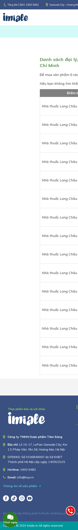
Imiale (21, 17)
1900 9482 (32, 4)
